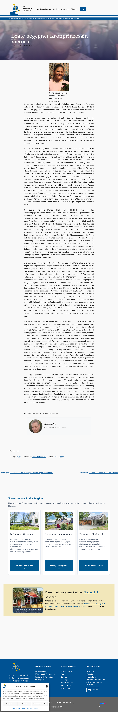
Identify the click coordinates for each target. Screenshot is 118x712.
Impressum (36, 708)
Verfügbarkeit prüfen (24, 565)
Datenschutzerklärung (27, 708)
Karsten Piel (15, 45)
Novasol (89, 592)
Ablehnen (24, 704)
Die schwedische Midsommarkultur (103, 473)
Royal (18, 457)
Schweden (59, 457)
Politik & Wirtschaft (39, 457)
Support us (93, 690)
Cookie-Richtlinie (15, 708)
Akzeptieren (9, 704)
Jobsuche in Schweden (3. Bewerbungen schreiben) (31, 473)
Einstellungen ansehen (40, 704)
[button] (47, 686)
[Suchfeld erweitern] (83, 9)
